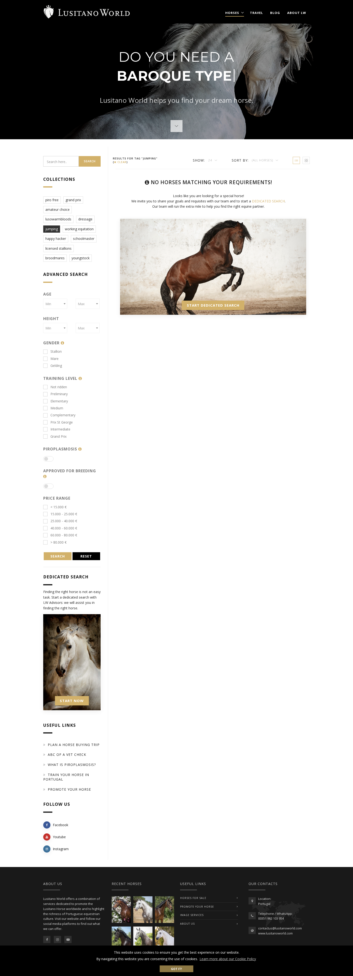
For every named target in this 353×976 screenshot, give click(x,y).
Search (90, 161)
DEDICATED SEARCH (268, 201)
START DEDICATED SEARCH (213, 305)
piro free (52, 200)
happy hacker (55, 238)
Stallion (56, 351)
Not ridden (58, 387)
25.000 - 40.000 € (63, 521)
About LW (296, 13)
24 (210, 160)
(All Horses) (263, 160)
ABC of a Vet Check (67, 754)
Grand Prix (58, 436)
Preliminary (59, 394)
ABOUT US (187, 923)
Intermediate (60, 429)
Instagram (61, 849)
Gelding (56, 365)
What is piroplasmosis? (72, 764)
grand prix (73, 200)
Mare (54, 358)
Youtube (59, 837)
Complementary (62, 415)
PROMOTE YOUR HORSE (197, 906)
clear (121, 162)
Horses (232, 13)
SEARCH (57, 556)
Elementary (59, 401)
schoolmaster (83, 238)
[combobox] (55, 304)
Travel (256, 13)
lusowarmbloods (58, 219)
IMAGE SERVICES (192, 915)
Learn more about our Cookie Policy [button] (228, 959)
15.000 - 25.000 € (63, 514)
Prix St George (61, 422)
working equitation (79, 229)
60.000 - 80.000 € (63, 535)
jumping (51, 229)
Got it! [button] (176, 969)
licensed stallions (58, 248)
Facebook (60, 825)
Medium (56, 408)
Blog (275, 13)
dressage (85, 219)
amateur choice (57, 209)
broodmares (55, 258)
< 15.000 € (58, 507)
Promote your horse (69, 789)
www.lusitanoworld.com (275, 933)
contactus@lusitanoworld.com (280, 928)
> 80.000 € (58, 542)
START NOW (72, 700)
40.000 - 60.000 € (63, 528)
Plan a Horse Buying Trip (74, 744)
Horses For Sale (193, 898)
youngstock (81, 258)
